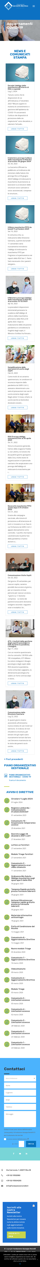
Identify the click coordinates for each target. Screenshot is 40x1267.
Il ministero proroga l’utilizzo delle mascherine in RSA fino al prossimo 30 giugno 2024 (20, 159)
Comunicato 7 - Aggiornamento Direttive (23, 959)
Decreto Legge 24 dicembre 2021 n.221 (21, 835)
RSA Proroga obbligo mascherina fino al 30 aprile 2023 (19, 438)
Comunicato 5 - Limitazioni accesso (20, 999)
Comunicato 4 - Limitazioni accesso (20, 1010)
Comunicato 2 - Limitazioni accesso (20, 1032)
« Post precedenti (13, 759)
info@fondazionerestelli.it (17, 1186)
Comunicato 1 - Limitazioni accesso (20, 1043)
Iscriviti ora (14, 1234)
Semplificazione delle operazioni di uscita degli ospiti (18, 369)
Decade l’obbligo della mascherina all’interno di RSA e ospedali (18, 87)
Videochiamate (18, 969)
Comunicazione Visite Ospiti (19, 575)
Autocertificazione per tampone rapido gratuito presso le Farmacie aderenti (23, 903)
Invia (31, 1144)
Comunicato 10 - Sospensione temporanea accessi (23, 823)
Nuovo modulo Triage (21, 948)
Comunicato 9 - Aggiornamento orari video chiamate (21, 865)
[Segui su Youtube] (20, 1153)
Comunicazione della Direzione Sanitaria (16, 713)
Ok (20, 1264)
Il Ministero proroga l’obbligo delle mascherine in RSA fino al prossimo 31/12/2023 (20, 299)
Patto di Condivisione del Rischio (23, 927)
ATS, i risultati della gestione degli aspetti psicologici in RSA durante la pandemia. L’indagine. (20, 643)
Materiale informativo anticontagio (21, 916)
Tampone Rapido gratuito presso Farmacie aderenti (23, 890)
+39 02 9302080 (13, 1175)
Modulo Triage (17, 989)
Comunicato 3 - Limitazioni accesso (20, 1021)
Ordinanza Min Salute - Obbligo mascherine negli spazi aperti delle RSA (23, 878)
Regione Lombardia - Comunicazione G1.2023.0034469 (21, 810)
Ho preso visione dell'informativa (17, 1139)
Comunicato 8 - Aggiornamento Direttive (23, 938)
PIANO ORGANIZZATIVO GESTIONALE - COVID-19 (20, 776)
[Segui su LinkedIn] (26, 1153)
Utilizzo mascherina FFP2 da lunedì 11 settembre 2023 (20, 228)
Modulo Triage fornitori (22, 854)
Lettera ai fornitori (20, 845)
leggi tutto (17, 129)
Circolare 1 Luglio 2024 (22, 799)
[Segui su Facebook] (13, 1153)
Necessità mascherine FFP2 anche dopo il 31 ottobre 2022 (19, 507)
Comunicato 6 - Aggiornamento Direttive (23, 979)
